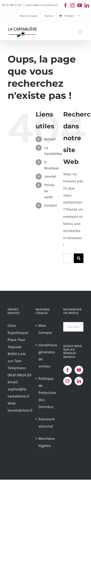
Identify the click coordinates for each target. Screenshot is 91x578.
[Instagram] (67, 381)
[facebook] (65, 5)
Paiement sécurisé (45, 422)
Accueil (50, 139)
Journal (50, 176)
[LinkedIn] (79, 381)
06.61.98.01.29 (19, 375)
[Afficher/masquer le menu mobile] (80, 32)
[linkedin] (86, 5)
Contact (50, 205)
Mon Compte (45, 329)
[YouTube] (79, 370)
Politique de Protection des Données (45, 392)
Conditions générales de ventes (45, 355)
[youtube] (79, 5)
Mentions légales (45, 442)
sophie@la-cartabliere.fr (41, 5)
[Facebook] (67, 370)
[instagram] (72, 5)
